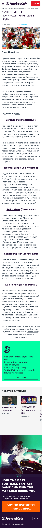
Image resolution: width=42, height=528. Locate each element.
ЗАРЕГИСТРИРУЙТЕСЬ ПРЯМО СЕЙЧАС (21, 506)
